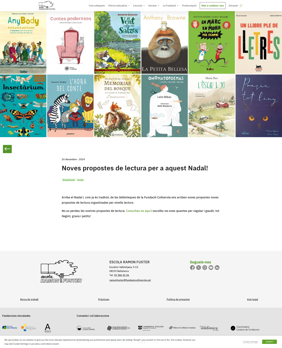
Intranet (233, 5)
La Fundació (169, 5)
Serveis (152, 5)
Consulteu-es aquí (138, 211)
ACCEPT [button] (269, 342)
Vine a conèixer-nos (212, 5)
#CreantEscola (69, 180)
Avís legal (252, 299)
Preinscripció (189, 5)
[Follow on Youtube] (210, 267)
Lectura (80, 180)
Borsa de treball (29, 299)
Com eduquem (97, 5)
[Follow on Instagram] (204, 267)
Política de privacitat (178, 299)
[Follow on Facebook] (192, 267)
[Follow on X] (198, 267)
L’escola (137, 5)
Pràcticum (103, 299)
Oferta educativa (117, 5)
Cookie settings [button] (250, 341)
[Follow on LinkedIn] (217, 267)
